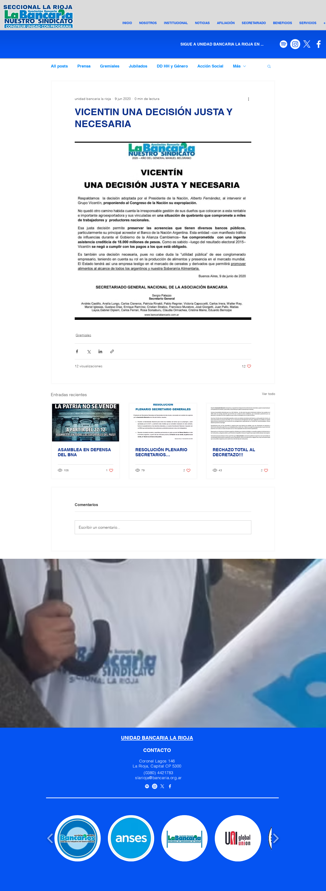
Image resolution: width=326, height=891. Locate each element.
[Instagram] (295, 44)
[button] (175, 23)
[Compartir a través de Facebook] (77, 351)
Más (237, 66)
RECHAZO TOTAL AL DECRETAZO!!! (234, 452)
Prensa (83, 66)
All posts (59, 66)
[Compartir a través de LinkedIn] (100, 351)
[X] (307, 44)
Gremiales (109, 66)
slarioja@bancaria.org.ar (158, 777)
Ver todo (268, 394)
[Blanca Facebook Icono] (319, 44)
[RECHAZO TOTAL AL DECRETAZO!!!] (240, 422)
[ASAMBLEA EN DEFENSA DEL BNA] (85, 422)
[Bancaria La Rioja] (170, 786)
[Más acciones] (248, 99)
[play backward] (50, 838)
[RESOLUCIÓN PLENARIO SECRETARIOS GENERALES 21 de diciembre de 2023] (163, 422)
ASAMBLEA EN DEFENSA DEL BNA (84, 452)
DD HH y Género (172, 66)
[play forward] (275, 838)
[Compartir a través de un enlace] (112, 351)
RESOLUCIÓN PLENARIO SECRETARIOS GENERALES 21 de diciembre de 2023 (161, 452)
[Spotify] (284, 44)
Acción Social (210, 66)
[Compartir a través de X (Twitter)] (88, 351)
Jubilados (138, 66)
